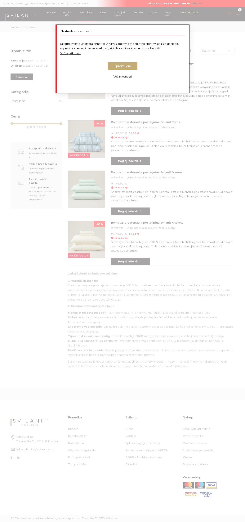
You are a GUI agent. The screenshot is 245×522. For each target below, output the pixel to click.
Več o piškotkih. (70, 53)
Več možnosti (123, 76)
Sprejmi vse (122, 66)
